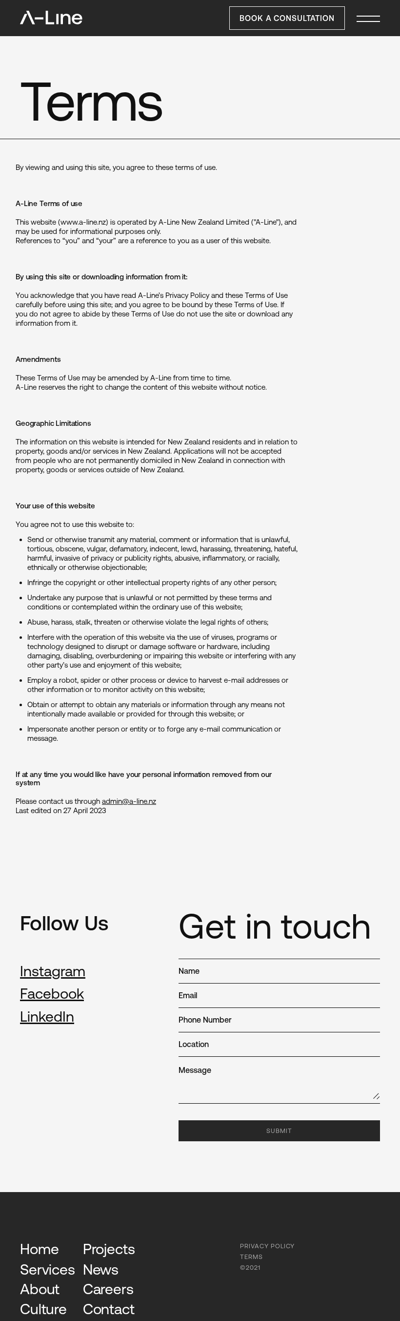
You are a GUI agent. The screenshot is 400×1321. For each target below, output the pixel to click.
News (101, 1269)
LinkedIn (47, 1016)
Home (39, 1249)
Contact (109, 1309)
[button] (368, 18)
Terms (251, 1256)
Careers (108, 1289)
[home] (51, 17)
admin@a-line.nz (129, 801)
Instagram (52, 971)
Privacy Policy (267, 1246)
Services (47, 1269)
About (40, 1289)
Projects (109, 1249)
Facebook (52, 993)
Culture (43, 1309)
